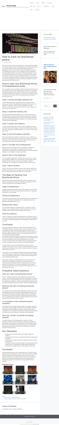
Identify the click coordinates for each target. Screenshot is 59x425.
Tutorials (37, 2)
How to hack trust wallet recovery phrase (12, 397)
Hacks (5, 396)
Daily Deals (49, 2)
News (31, 9)
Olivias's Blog (11, 6)
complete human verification (35, 424)
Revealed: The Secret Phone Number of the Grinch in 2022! (49, 119)
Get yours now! (47, 98)
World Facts (32, 6)
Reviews (43, 2)
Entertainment (46, 6)
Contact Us (37, 9)
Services (39, 6)
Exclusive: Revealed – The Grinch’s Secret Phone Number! (15, 398)
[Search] (55, 106)
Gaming (31, 2)
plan (23, 171)
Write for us (32, 416)
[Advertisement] (29, 21)
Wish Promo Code (50, 51)
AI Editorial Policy (29, 422)
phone (30, 75)
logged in (10, 409)
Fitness (52, 6)
